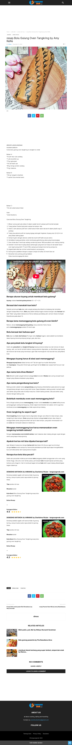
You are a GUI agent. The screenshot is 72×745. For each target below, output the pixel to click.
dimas (10, 44)
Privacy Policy (37, 733)
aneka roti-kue (21, 31)
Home (8, 31)
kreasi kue (23, 588)
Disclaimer (46, 733)
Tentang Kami (27, 733)
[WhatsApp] (42, 115)
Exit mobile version (36, 743)
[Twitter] (33, 115)
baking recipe (15, 588)
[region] (36, 19)
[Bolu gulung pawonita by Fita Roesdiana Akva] (12, 643)
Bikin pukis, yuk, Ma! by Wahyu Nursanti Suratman (37, 630)
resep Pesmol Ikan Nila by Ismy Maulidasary (52, 606)
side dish (13, 31)
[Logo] (36, 707)
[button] (9, 2)
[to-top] (70, 742)
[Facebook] (29, 115)
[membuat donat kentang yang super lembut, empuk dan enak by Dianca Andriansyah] (12, 653)
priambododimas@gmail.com (40, 720)
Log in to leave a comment (36, 671)
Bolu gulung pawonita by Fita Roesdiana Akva (35, 640)
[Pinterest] (38, 115)
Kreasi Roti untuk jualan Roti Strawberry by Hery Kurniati (19, 607)
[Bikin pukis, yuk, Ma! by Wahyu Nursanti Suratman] (12, 633)
